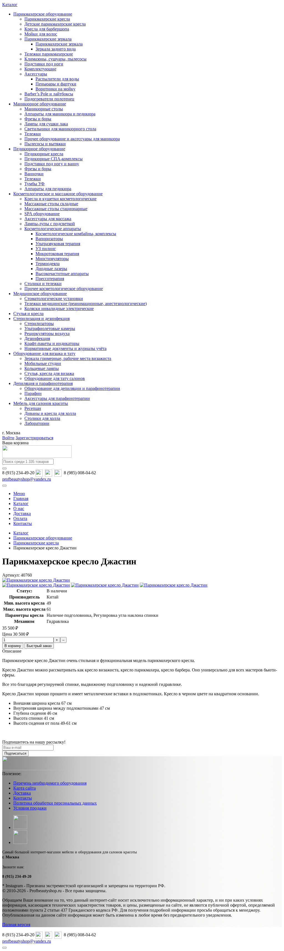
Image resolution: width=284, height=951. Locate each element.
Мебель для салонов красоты (40, 403)
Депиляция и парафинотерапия (43, 383)
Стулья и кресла (28, 313)
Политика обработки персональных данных (55, 803)
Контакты (22, 798)
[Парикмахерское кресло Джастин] (36, 580)
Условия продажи (30, 808)
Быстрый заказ (39, 646)
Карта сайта (24, 788)
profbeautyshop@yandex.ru (26, 479)
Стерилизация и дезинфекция (41, 318)
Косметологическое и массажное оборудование (58, 193)
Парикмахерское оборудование (42, 14)
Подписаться (15, 753)
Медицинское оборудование (40, 293)
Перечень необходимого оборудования (50, 783)
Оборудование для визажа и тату (44, 353)
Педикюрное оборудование (39, 148)
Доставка (22, 793)
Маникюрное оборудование (39, 104)
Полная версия (16, 924)
